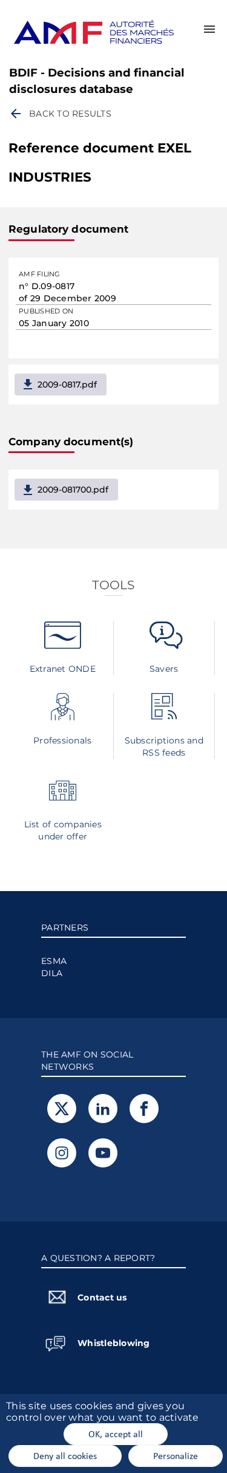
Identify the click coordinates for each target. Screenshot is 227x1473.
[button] (209, 29)
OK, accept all (115, 1433)
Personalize (175, 1455)
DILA (51, 973)
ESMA (54, 960)
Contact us (102, 1297)
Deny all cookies (65, 1455)
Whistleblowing (113, 1343)
